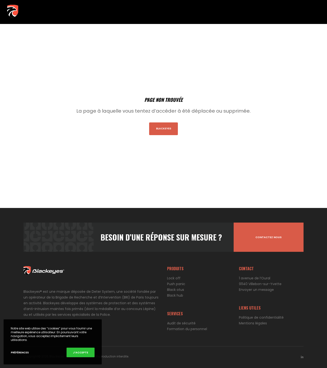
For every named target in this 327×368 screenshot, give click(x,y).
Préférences (20, 352)
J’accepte (80, 352)
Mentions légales (253, 323)
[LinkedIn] (302, 357)
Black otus (175, 289)
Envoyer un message (256, 289)
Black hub (175, 295)
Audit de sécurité (181, 323)
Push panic (176, 284)
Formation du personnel (187, 329)
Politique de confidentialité (261, 317)
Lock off (173, 278)
